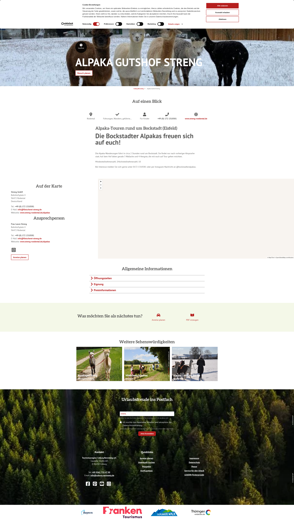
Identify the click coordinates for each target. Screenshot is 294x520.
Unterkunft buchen (146, 462)
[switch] (119, 24)
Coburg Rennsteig (138, 88)
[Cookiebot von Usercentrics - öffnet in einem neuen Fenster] (67, 24)
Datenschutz (194, 462)
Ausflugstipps (146, 470)
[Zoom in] (100, 181)
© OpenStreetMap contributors (283, 257)
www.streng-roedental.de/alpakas (35, 212)
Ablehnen (222, 19)
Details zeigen (174, 24)
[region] (196, 219)
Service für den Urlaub (194, 470)
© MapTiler (270, 257)
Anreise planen (146, 458)
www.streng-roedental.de (196, 118)
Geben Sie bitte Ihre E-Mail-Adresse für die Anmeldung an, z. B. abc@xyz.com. (144, 418)
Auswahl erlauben (222, 12)
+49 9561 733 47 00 (101, 472)
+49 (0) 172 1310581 (167, 118)
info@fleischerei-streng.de (30, 209)
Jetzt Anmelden (147, 434)
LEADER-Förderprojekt (194, 474)
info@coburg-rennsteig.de (102, 475)
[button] (84, 73)
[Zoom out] (100, 185)
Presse (194, 466)
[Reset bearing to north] (100, 188)
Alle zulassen (222, 6)
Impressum (194, 458)
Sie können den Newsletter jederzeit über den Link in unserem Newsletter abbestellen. (147, 429)
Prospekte (146, 466)
